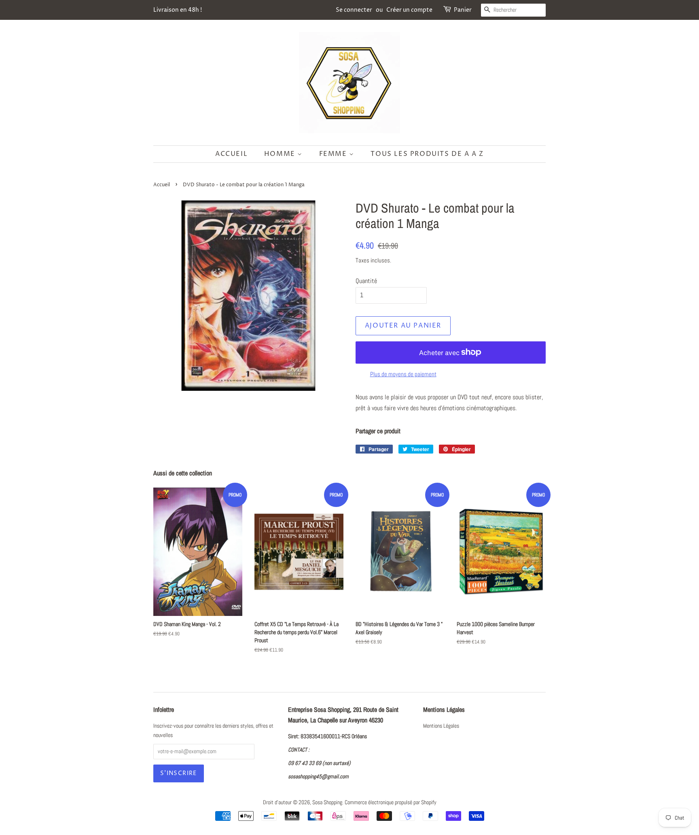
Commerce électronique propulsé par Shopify (390, 802)
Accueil (231, 153)
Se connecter (354, 10)
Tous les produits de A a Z (427, 153)
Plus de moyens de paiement (403, 374)
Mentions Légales (441, 725)
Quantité (366, 281)
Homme (281, 153)
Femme (334, 153)
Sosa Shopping (327, 802)
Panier (463, 10)
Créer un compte (409, 10)
